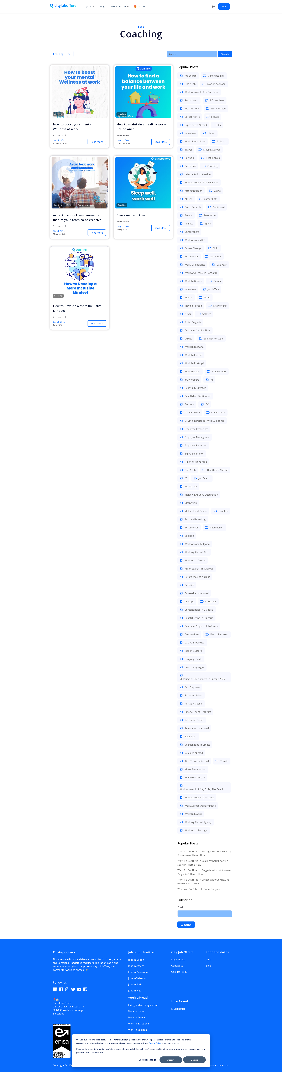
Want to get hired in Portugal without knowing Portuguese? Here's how (204, 853)
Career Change (193, 248)
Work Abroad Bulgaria (197, 544)
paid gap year (192, 687)
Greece (188, 215)
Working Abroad (216, 84)
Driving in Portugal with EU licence (204, 420)
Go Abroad (219, 207)
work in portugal (194, 363)
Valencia (189, 535)
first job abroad (219, 634)
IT (186, 478)
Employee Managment (197, 437)
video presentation (195, 769)
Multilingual (178, 1008)
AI (212, 379)
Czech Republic (193, 207)
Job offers (213, 289)
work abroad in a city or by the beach (202, 789)
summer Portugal (214, 338)
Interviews (190, 133)
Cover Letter (218, 412)
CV (219, 125)
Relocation (210, 215)
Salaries (206, 314)
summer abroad (194, 753)
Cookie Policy (155, 1043)
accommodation (193, 190)
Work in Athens (136, 1017)
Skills (216, 248)
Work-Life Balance (195, 264)
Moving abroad (211, 149)
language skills (193, 659)
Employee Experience (196, 429)
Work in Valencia (137, 1029)
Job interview (192, 108)
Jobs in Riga (134, 990)
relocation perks (194, 720)
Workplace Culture (195, 141)
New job (223, 511)
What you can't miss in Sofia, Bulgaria (198, 889)
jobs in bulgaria (194, 650)
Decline (194, 1060)
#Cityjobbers (217, 100)
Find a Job (190, 84)
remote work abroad (197, 728)
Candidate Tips (216, 75)
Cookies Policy (179, 971)
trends (224, 761)
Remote (189, 223)
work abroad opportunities (200, 805)
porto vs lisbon (194, 695)
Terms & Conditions (218, 1065)
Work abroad (118, 6)
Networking (220, 305)
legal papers (192, 231)
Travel (188, 149)
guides (188, 338)
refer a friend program (198, 711)
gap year (222, 264)
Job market (191, 486)
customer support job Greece (201, 626)
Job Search (191, 75)
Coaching (212, 166)
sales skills (191, 736)
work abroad (218, 108)
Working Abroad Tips (197, 552)
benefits (189, 585)
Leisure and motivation (198, 174)
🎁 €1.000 (139, 6)
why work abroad (195, 777)
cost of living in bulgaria (199, 618)
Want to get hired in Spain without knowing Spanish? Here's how (202, 862)
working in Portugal (196, 830)
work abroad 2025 (195, 240)
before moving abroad (197, 576)
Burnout (189, 404)
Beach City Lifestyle (195, 388)
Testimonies (213, 157)
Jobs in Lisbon (136, 959)
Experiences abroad (196, 125)
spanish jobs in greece (197, 744)
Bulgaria (221, 141)
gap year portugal (195, 642)
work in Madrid (193, 814)
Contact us (177, 965)
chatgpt (189, 601)
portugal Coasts (194, 703)
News (188, 314)
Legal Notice (178, 959)
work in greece (193, 281)
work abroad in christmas (199, 797)
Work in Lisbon (136, 1011)
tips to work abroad (197, 761)
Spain (208, 223)
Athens (189, 199)
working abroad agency (198, 822)
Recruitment (191, 100)
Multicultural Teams (196, 511)
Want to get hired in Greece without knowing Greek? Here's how (203, 881)
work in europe (193, 355)
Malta (207, 297)
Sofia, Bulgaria (193, 322)
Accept (170, 1060)
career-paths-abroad (197, 593)
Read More (97, 141)
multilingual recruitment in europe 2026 (202, 679)
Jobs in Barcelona (138, 972)
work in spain (192, 371)
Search (225, 54)
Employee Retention (196, 445)
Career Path (210, 199)
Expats (215, 116)
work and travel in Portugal (201, 272)
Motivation (191, 503)
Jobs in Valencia (137, 978)
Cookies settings (147, 1060)
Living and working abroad (143, 1005)
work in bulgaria (194, 346)
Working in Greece (195, 560)
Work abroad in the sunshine (201, 92)
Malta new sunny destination (201, 494)
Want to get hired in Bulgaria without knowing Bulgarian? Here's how (204, 872)
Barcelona (190, 166)
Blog (102, 6)
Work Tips (215, 256)
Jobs (88, 6)
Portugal (189, 157)
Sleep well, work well (132, 215)
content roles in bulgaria (199, 609)
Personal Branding (195, 519)
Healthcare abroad (217, 470)
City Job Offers (59, 140)
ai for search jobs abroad (199, 568)
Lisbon (211, 133)
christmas (210, 601)
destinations (192, 634)
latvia (217, 190)
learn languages (194, 667)
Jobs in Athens (136, 966)
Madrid (189, 297)
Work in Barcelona (138, 1023)
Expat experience (194, 453)
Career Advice (192, 116)
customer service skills (197, 330)
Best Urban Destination (198, 396)
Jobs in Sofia (135, 984)
